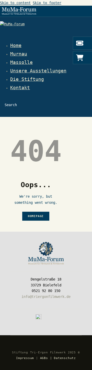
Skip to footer (47, 3)
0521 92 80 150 (46, 291)
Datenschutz (65, 358)
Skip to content (15, 3)
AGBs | (46, 358)
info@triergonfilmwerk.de (46, 297)
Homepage (36, 216)
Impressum (25, 358)
